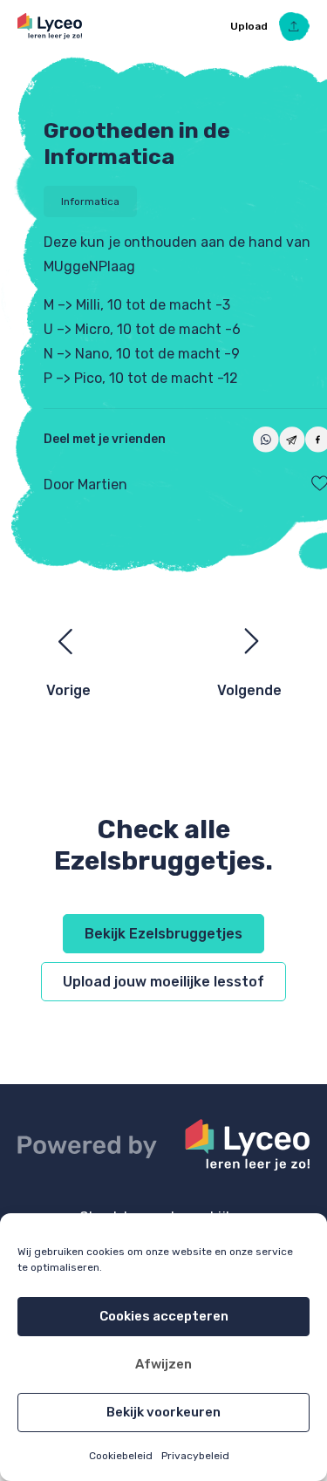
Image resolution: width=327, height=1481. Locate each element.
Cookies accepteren (163, 1316)
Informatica (90, 201)
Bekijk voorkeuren (163, 1412)
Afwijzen (163, 1364)
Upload (250, 26)
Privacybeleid (195, 1456)
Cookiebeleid (121, 1456)
